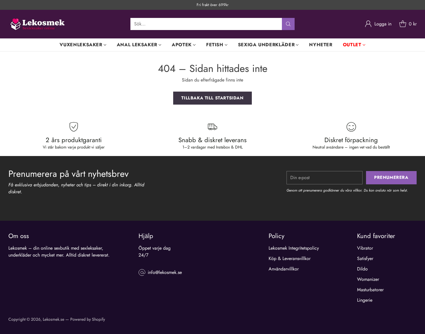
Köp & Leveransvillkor (290, 258)
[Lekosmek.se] (37, 24)
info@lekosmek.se (165, 272)
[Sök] (288, 24)
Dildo (362, 269)
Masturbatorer (370, 289)
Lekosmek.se (53, 319)
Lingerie (364, 300)
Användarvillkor (284, 269)
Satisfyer (365, 258)
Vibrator (365, 248)
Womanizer (368, 279)
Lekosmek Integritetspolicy (294, 248)
